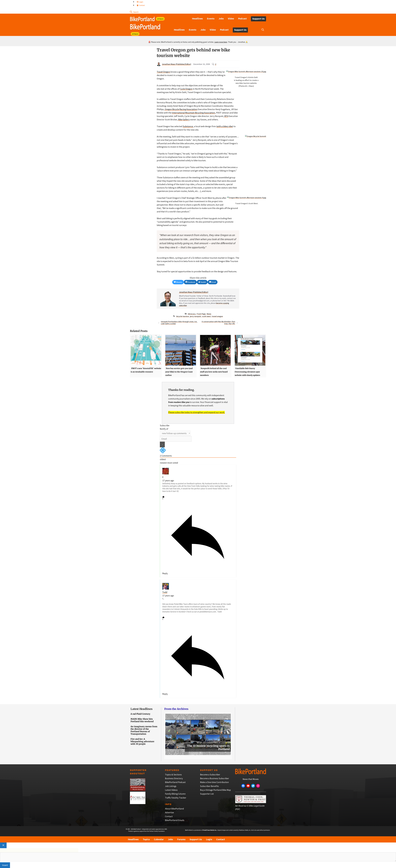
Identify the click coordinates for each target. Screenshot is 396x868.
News (209, 314)
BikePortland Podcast (175, 782)
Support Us (258, 18)
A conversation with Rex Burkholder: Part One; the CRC (218, 322)
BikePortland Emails (174, 820)
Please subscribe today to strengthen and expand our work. (196, 412)
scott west (206, 316)
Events (210, 18)
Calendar (159, 839)
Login (141, 2)
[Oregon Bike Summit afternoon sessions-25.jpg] (246, 71)
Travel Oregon (163, 71)
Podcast (242, 18)
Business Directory (174, 778)
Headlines (197, 18)
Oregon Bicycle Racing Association (181, 109)
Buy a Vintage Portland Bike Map (215, 789)
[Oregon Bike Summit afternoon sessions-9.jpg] (246, 197)
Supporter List (207, 793)
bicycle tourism (182, 316)
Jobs (221, 18)
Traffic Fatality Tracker (175, 797)
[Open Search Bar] (134, 11)
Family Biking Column (175, 793)
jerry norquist (195, 316)
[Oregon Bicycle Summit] (255, 136)
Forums (181, 839)
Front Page (201, 314)
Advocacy (192, 314)
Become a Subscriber (210, 774)
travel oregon (217, 316)
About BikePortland (174, 808)
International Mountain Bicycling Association (193, 112)
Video (231, 18)
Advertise (169, 812)
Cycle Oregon (186, 88)
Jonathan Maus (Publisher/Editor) (176, 64)
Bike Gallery (184, 119)
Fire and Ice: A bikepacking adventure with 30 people (142, 741)
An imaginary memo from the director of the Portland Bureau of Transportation (144, 730)
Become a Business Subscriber (214, 778)
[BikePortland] (145, 27)
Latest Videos (171, 789)
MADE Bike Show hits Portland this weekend (142, 720)
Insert (5, 865)
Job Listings (170, 786)
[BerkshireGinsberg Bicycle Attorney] (137, 789)
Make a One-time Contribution (214, 782)
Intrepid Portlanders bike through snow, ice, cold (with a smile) (179, 322)
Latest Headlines (141, 709)
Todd (164, 592)
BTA (226, 116)
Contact (142, 5)
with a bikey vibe (224, 126)
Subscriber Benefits (209, 786)
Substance (188, 126)
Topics (146, 839)
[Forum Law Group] (137, 803)
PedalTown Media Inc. (210, 830)
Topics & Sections (173, 774)
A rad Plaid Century (140, 714)
